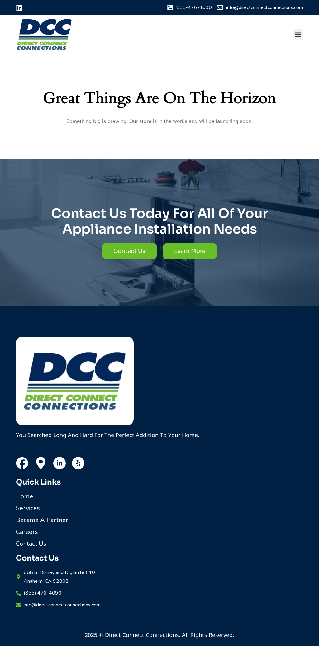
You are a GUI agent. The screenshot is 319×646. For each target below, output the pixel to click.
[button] (298, 34)
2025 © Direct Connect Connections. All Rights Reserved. (159, 635)
